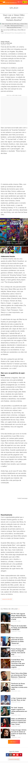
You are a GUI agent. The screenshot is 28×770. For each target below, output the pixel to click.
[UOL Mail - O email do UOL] (19, 2)
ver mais (13, 741)
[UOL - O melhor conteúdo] (2, 2)
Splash (14, 8)
